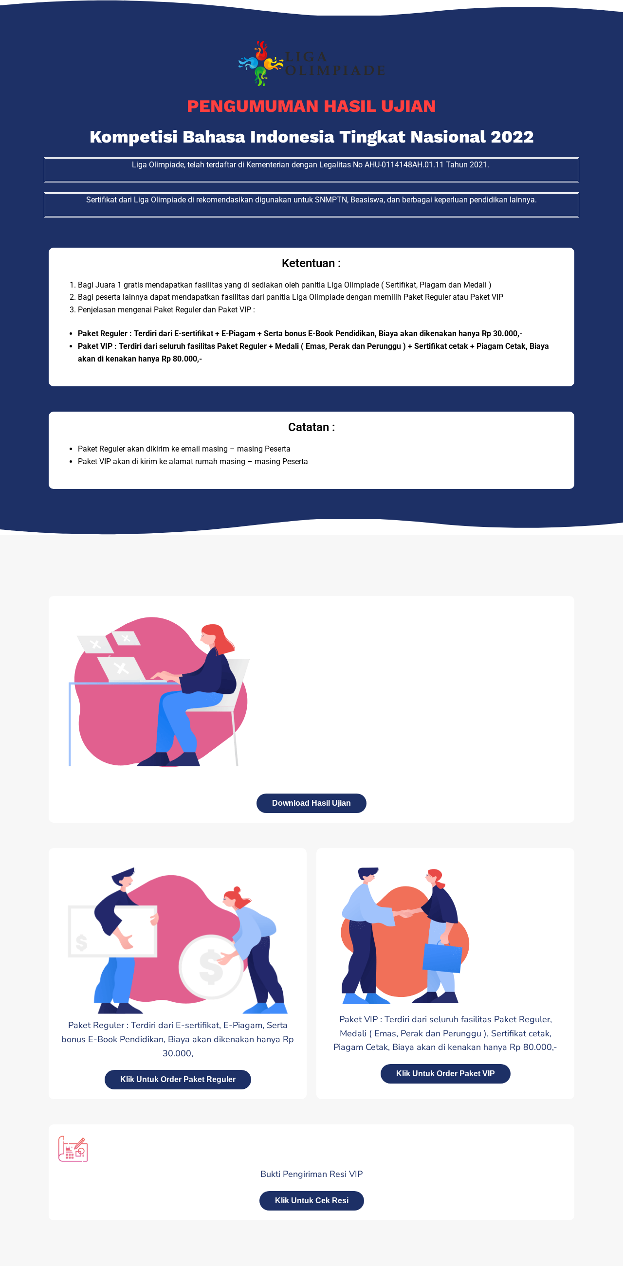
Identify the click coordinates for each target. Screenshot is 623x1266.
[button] (311, 1201)
